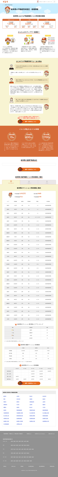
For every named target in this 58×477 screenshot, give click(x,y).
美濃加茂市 (32, 401)
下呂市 (44, 407)
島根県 (14, 456)
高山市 (31, 396)
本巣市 (18, 407)
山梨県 (22, 449)
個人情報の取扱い (31, 466)
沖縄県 (31, 460)
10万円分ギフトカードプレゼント (40, 433)
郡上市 (31, 407)
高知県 (33, 456)
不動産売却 (20, 433)
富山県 (14, 449)
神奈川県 (27, 445)
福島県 (27, 441)
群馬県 (17, 445)
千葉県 (22, 445)
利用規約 (22, 466)
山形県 (25, 441)
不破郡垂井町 (6, 413)
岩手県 (17, 441)
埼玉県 (20, 445)
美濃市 (31, 399)
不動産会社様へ (52, 466)
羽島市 (5, 401)
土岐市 (44, 401)
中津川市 (18, 399)
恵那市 (18, 401)
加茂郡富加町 (32, 418)
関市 (4, 399)
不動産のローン (11, 433)
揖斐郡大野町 (32, 415)
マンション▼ (11, 183)
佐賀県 (14, 460)
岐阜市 (5, 396)
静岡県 (30, 449)
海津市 (5, 410)
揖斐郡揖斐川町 (20, 415)
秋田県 (22, 441)
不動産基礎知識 (5, 433)
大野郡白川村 (19, 424)
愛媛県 (30, 456)
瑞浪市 (44, 399)
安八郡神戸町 (32, 413)
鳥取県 (12, 456)
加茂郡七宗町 (6, 421)
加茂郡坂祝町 (19, 418)
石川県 (17, 449)
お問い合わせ (13, 466)
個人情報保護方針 (42, 466)
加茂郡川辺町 (45, 418)
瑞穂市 (44, 404)
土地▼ (47, 183)
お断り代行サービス (51, 433)
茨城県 (12, 445)
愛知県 (33, 449)
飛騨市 (5, 407)
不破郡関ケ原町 (20, 413)
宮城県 (20, 441)
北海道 (12, 441)
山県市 (31, 404)
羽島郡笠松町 (32, 410)
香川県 (27, 456)
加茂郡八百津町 (20, 421)
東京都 (25, 445)
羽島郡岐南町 (19, 410)
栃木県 (14, 445)
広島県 (20, 456)
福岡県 (12, 460)
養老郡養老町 (45, 410)
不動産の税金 (16, 433)
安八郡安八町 (6, 415)
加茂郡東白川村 (46, 421)
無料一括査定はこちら (30, 121)
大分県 (22, 460)
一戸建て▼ (29, 183)
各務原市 (5, 404)
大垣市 (18, 396)
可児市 (18, 404)
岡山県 (17, 456)
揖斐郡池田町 (45, 415)
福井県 (20, 449)
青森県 (14, 441)
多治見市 (44, 396)
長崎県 (17, 460)
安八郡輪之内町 (46, 413)
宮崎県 (25, 460)
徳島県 (25, 456)
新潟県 (12, 449)
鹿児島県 (27, 460)
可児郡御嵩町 (6, 424)
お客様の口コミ (29, 433)
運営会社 (4, 466)
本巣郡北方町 (6, 418)
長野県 (25, 449)
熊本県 (20, 460)
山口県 (22, 456)
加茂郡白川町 (32, 421)
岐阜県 (27, 449)
